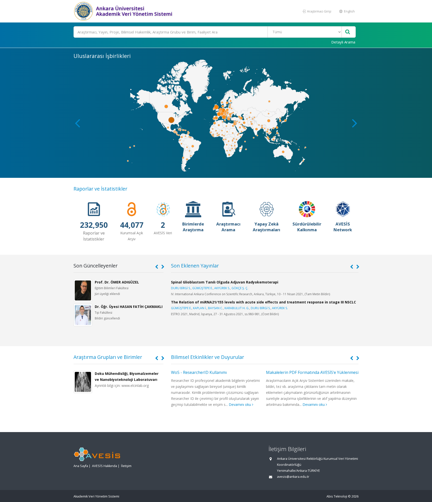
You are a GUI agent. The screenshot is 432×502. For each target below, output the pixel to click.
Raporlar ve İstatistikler (100, 188)
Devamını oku (240, 404)
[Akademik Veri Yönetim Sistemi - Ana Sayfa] (84, 11)
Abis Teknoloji (336, 496)
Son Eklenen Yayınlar (195, 265)
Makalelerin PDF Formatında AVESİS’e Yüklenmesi (312, 372)
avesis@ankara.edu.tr (293, 477)
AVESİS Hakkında (104, 466)
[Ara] (347, 32)
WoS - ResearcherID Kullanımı (199, 372)
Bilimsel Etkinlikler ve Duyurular (207, 357)
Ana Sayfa (81, 466)
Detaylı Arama (343, 41)
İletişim (126, 466)
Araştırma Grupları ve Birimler (108, 357)
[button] (354, 122)
